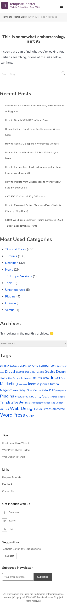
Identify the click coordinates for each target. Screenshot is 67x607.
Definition (11, 263)
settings (54, 397)
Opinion (10, 303)
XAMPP (30, 416)
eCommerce (22, 372)
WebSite (39, 409)
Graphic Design (55, 372)
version (59, 402)
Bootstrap (14, 366)
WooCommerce (54, 409)
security (35, 396)
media (15, 390)
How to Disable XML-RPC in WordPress (26, 120)
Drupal (10, 371)
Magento (6, 390)
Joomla (33, 383)
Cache (23, 365)
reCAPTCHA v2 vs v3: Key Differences (25, 196)
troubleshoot (39, 402)
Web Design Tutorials (13, 457)
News (9, 269)
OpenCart (33, 390)
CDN (29, 366)
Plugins (10, 296)
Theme (28, 402)
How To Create (23, 378)
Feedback (7, 484)
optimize (44, 390)
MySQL (22, 390)
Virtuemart (4, 409)
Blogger (4, 365)
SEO (46, 396)
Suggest (9, 556)
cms (35, 365)
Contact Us (8, 491)
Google (40, 372)
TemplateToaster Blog (14, 16)
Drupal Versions (21, 276)
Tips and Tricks (15, 249)
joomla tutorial (49, 384)
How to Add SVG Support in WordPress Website (32, 143)
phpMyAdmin (60, 390)
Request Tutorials (11, 477)
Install (46, 378)
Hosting (3, 378)
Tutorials (11, 256)
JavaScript (23, 384)
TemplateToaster (12, 402)
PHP (52, 390)
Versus (9, 310)
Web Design (22, 408)
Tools (9, 283)
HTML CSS (36, 378)
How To (11, 378)
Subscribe (42, 577)
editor (33, 372)
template (61, 397)
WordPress (12, 414)
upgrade (50, 402)
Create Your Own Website (16, 443)
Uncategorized (15, 290)
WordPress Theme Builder (16, 450)
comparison (47, 365)
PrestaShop (21, 396)
